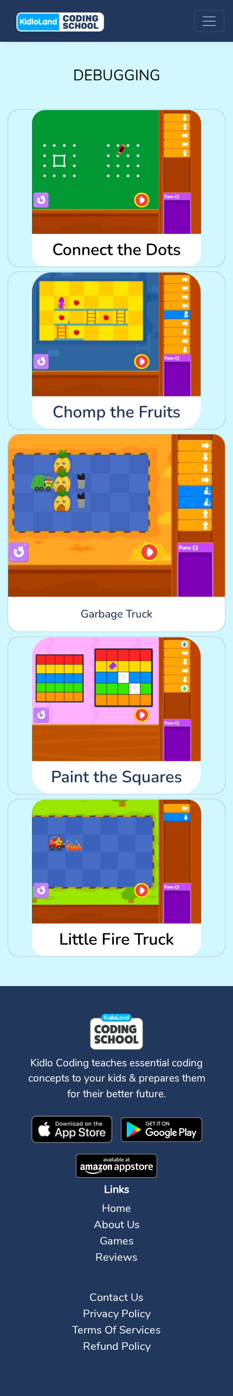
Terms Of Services (116, 1330)
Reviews (116, 1257)
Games (117, 1241)
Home (116, 1208)
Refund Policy (117, 1346)
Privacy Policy (117, 1313)
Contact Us (116, 1297)
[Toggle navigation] (209, 21)
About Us (117, 1224)
